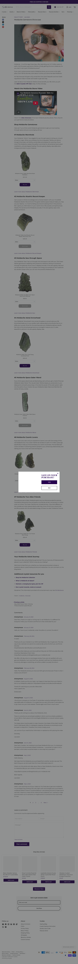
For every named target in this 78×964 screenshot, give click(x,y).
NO (49, 488)
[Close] (58, 473)
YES (49, 482)
